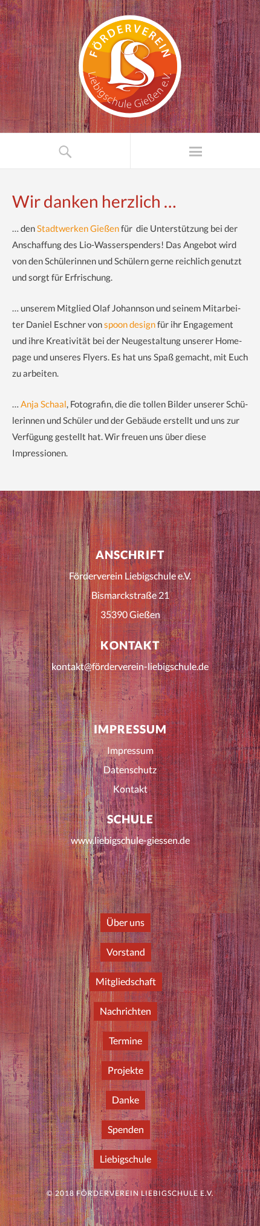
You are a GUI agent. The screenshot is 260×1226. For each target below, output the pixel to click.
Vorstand (125, 951)
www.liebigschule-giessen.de (130, 840)
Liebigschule (125, 1158)
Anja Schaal (44, 403)
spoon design (129, 324)
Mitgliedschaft (126, 981)
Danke (125, 1099)
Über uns (125, 922)
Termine (125, 1040)
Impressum (130, 750)
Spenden (126, 1129)
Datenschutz (130, 769)
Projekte (125, 1070)
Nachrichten (125, 1011)
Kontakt (130, 788)
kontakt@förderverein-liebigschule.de (130, 666)
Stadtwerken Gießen (79, 228)
